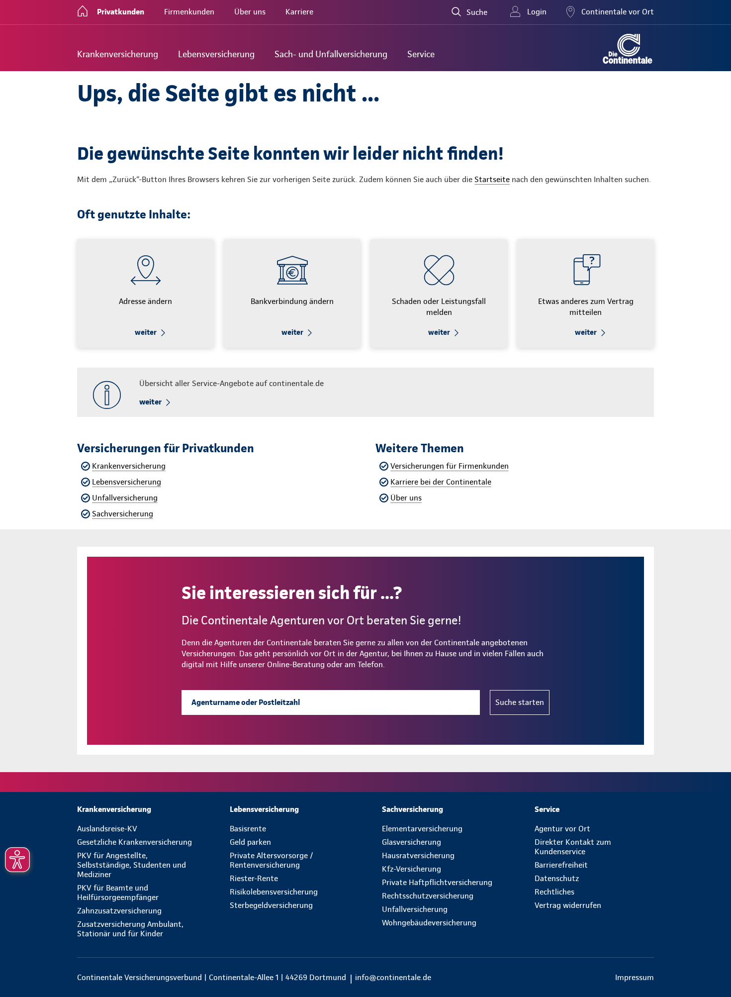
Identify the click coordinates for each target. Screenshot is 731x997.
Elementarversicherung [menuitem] (422, 828)
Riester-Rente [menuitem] (254, 878)
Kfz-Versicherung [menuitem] (411, 869)
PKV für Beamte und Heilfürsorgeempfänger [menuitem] (118, 892)
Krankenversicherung (129, 466)
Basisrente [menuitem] (248, 828)
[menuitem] (117, 54)
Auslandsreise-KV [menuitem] (107, 828)
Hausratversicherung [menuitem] (418, 855)
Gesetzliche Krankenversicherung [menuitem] (134, 842)
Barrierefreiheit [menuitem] (561, 865)
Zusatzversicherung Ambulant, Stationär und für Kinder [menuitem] (130, 928)
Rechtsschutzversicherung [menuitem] (427, 895)
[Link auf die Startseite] (627, 49)
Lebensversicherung (126, 482)
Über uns (406, 497)
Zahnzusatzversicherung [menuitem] (119, 910)
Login (537, 11)
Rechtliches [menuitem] (554, 892)
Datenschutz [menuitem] (557, 878)
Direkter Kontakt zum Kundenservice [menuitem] (573, 846)
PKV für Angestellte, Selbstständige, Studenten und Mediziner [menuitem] (131, 865)
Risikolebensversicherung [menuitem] (274, 892)
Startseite (492, 179)
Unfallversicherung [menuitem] (415, 909)
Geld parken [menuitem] (250, 842)
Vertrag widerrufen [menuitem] (568, 905)
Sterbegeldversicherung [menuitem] (271, 905)
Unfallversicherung (125, 497)
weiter (146, 332)
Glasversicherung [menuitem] (411, 842)
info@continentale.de (393, 977)
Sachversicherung (122, 513)
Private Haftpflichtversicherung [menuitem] (437, 882)
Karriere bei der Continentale (440, 482)
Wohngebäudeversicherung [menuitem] (429, 922)
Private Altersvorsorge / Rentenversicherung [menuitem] (271, 860)
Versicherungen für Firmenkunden (449, 466)
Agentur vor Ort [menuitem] (562, 828)
